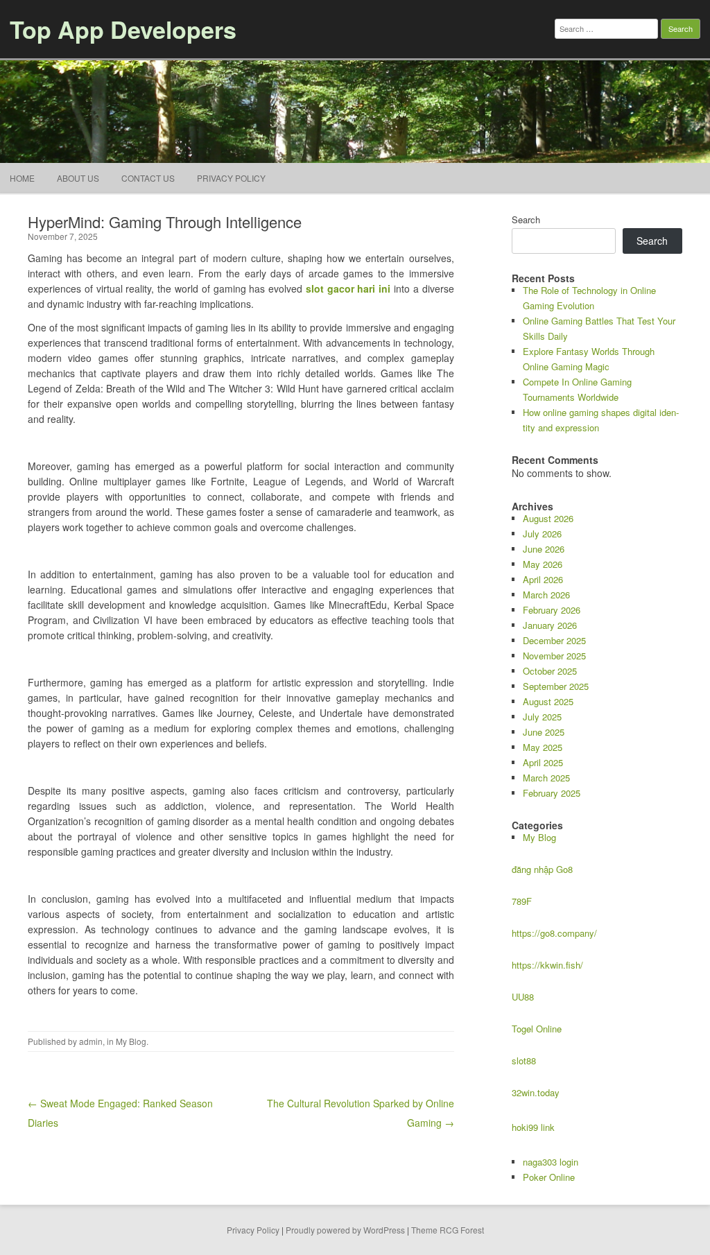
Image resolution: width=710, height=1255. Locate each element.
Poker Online (549, 1177)
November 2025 (554, 655)
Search (526, 219)
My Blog (131, 1041)
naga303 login (550, 1161)
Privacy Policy (231, 178)
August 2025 (548, 701)
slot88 (524, 1060)
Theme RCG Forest (447, 1230)
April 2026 (543, 579)
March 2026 (546, 594)
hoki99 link (533, 1127)
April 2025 (543, 762)
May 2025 (542, 747)
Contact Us (148, 178)
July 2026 (542, 533)
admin (91, 1041)
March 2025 (546, 777)
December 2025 (554, 640)
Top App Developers (123, 29)
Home (22, 178)
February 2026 (551, 609)
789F (522, 901)
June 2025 (543, 731)
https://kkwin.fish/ (547, 964)
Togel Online (537, 1028)
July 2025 (542, 716)
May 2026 (542, 564)
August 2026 (548, 518)
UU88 (523, 996)
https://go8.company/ (554, 933)
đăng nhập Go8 (542, 869)
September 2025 (556, 686)
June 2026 (543, 548)
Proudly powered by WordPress (345, 1230)
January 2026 (550, 625)
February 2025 (551, 792)
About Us (78, 178)
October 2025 (550, 670)
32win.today (536, 1092)
